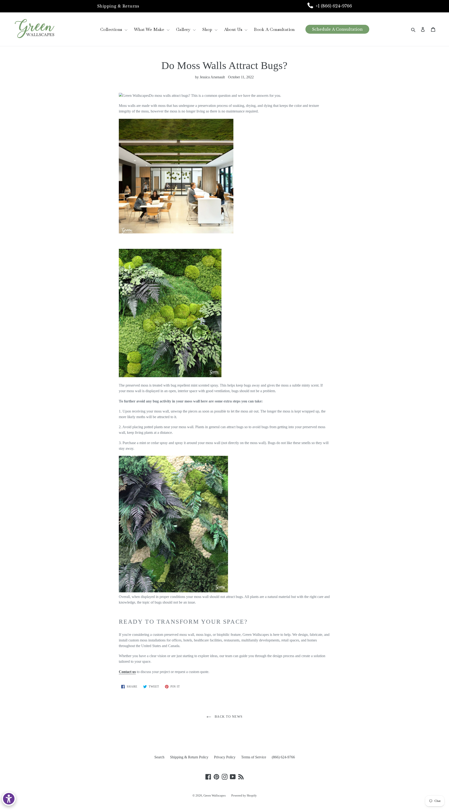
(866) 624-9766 (283, 757)
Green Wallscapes (214, 795)
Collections (111, 29)
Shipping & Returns (118, 6)
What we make (150, 29)
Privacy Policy (224, 757)
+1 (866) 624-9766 (334, 6)
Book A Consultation (274, 29)
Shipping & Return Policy (189, 757)
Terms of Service (253, 757)
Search (159, 757)
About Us (234, 29)
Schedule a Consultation (337, 29)
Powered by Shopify (244, 795)
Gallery (184, 29)
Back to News (228, 716)
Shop (207, 29)
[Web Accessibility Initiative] (9, 798)
